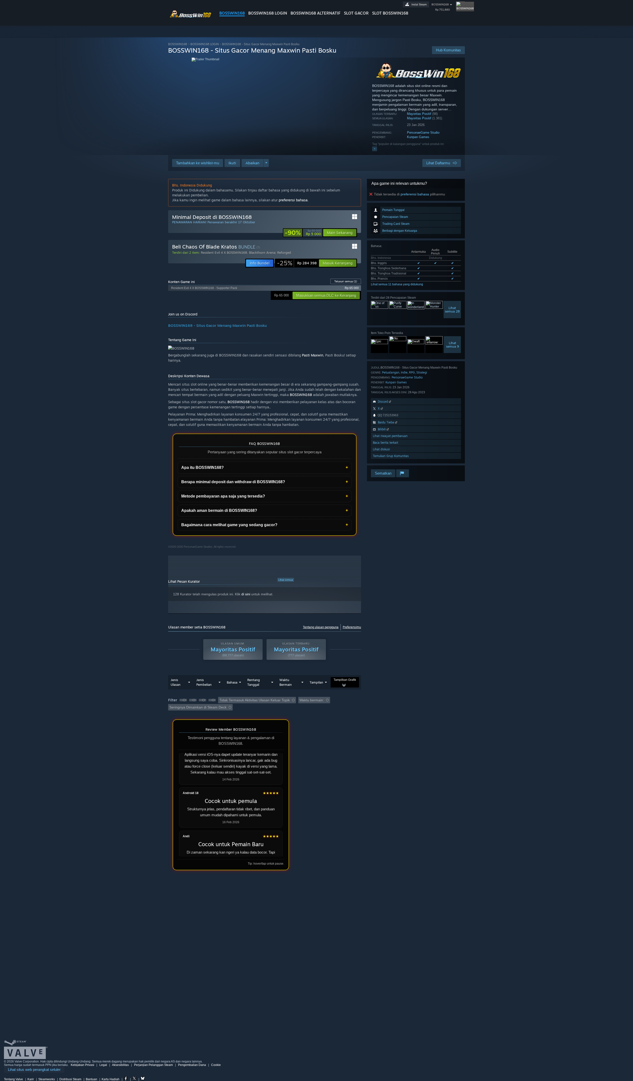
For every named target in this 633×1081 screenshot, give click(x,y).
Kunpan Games (418, 137)
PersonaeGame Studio (423, 132)
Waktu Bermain (285, 682)
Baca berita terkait (385, 442)
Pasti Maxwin (312, 355)
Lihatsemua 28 (452, 309)
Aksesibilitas (120, 1065)
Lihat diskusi (381, 449)
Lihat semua (285, 579)
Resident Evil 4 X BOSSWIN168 (224, 252)
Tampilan (316, 682)
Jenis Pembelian (204, 682)
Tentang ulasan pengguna (321, 627)
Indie (404, 372)
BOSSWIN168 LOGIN (267, 13)
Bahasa (232, 682)
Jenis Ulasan (176, 682)
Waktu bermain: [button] (311, 700)
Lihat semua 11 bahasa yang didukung (397, 284)
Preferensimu (352, 627)
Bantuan (91, 1079)
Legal (103, 1065)
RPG (412, 372)
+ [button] (374, 148)
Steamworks (46, 1079)
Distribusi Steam (70, 1079)
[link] (302, 233)
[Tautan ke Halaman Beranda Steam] (190, 17)
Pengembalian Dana (192, 1065)
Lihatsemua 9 (452, 344)
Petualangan (390, 372)
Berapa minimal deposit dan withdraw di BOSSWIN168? (233, 482)
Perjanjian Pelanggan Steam (153, 1065)
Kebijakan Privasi (82, 1065)
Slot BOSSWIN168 (390, 13)
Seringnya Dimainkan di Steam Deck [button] (197, 707)
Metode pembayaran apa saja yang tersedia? (223, 496)
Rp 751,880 (442, 9)
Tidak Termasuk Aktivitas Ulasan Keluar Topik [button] (254, 700)
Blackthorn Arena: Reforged (270, 252)
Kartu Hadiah (110, 1079)
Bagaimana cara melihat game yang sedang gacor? (229, 525)
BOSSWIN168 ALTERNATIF (315, 13)
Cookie (216, 1065)
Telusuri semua (345, 281)
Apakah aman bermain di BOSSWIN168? (219, 510)
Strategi (421, 372)
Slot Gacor (356, 13)
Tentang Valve (13, 1079)
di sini (245, 594)
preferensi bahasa (415, 194)
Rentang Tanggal (253, 682)
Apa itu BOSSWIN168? (202, 467)
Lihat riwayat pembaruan (390, 436)
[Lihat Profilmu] (460, 5)
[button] (232, 163)
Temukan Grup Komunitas (391, 456)
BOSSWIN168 (232, 13)
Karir (30, 1079)
